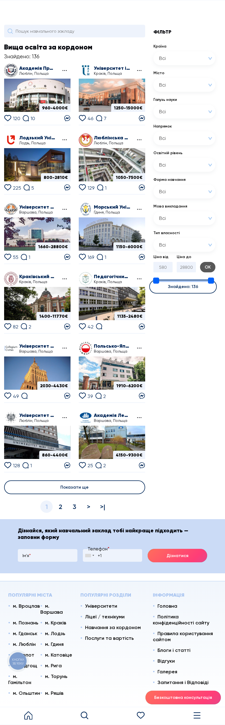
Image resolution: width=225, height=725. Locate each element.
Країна (159, 46)
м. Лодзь (55, 633)
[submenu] (64, 70)
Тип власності (166, 233)
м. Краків (55, 623)
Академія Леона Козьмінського (112, 415)
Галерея (167, 672)
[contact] (67, 117)
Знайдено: (183, 286)
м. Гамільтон (19, 679)
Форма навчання (169, 179)
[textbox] (177, 58)
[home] (28, 716)
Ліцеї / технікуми (105, 617)
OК (208, 267)
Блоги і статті (174, 650)
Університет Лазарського (37, 207)
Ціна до (184, 256)
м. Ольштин (26, 693)
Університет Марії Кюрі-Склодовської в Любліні (37, 415)
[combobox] (184, 58)
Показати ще (74, 487)
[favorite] (141, 716)
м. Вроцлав (26, 606)
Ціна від (160, 256)
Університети (101, 606)
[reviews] (99, 326)
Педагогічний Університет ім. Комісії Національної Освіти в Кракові (112, 276)
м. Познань (25, 623)
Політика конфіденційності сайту (181, 620)
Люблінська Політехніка (112, 138)
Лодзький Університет (37, 138)
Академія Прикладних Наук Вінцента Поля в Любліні (37, 68)
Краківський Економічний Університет (37, 276)
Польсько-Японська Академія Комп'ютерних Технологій (112, 346)
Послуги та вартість (109, 638)
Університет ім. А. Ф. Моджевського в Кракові (112, 68)
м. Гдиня (54, 644)
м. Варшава (51, 609)
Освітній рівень (167, 153)
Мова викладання (170, 206)
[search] (84, 716)
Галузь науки (165, 99)
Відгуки (166, 661)
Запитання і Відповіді (183, 682)
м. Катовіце (58, 655)
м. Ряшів (54, 693)
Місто (158, 73)
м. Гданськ (25, 633)
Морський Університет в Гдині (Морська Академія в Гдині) (112, 207)
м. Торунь (56, 676)
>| (102, 507)
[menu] (197, 716)
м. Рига (53, 666)
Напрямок (162, 126)
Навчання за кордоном (113, 627)
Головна (167, 606)
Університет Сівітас (37, 346)
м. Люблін (24, 644)
